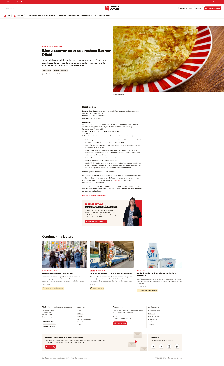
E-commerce (62, 15)
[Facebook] (153, 346)
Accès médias (153, 322)
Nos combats (16, 2)
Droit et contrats (50, 15)
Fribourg (80, 313)
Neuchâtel (80, 322)
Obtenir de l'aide (154, 310)
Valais (79, 324)
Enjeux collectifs (73, 15)
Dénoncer (151, 313)
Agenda (151, 324)
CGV (67, 358)
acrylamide (116, 180)
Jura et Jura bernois (84, 319)
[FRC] (112, 8)
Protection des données (79, 358)
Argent (40, 15)
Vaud (79, 310)
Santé (108, 15)
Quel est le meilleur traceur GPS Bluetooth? (111, 273)
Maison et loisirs (86, 15)
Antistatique (178, 358)
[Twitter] (161, 346)
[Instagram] (169, 346)
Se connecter (217, 2)
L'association (7, 2)
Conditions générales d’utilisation (53, 358)
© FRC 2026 (157, 358)
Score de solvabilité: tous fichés (57, 273)
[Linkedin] (177, 346)
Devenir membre (154, 316)
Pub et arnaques (99, 15)
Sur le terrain (25, 2)
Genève (80, 316)
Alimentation (32, 15)
